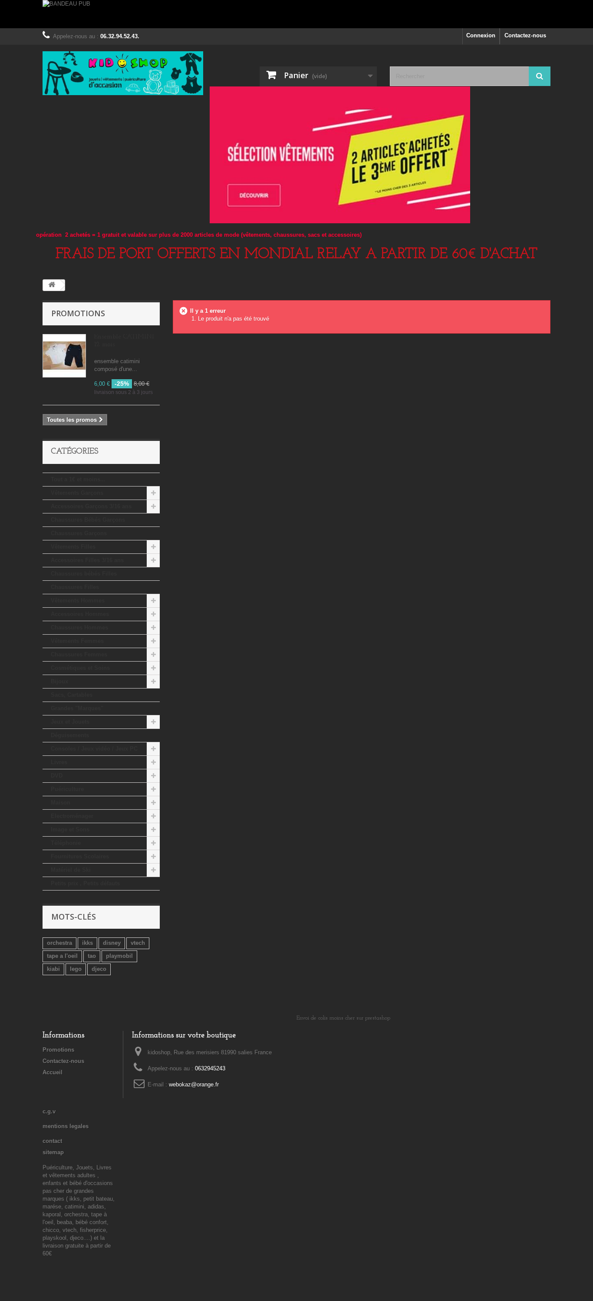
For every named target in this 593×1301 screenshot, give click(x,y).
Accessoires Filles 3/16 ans (87, 560)
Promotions (78, 313)
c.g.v (49, 1111)
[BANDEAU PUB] (296, 14)
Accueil (53, 1072)
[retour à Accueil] (51, 285)
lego (76, 969)
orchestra (59, 943)
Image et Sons (70, 829)
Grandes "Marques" (77, 708)
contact (52, 1141)
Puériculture (67, 789)
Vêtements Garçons (77, 493)
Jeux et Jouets (70, 721)
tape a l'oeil (62, 956)
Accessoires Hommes (80, 614)
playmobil (119, 956)
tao (92, 956)
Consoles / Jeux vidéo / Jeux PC (94, 748)
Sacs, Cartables (71, 695)
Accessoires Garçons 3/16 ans (91, 506)
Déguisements (70, 735)
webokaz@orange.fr (194, 1084)
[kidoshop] (123, 73)
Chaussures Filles (75, 587)
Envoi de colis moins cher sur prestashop (343, 1018)
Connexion (480, 35)
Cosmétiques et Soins (80, 668)
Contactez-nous (525, 35)
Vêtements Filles (73, 546)
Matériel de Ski (71, 870)
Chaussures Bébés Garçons (88, 519)
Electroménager (72, 816)
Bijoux (59, 681)
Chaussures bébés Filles (84, 573)
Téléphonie (66, 843)
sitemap (53, 1152)
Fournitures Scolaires (80, 856)
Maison (60, 802)
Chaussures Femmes (79, 654)
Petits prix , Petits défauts (85, 883)
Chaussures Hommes (79, 627)
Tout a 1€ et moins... (78, 479)
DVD (57, 775)
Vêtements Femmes (77, 641)
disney (112, 943)
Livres (59, 762)
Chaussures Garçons (79, 533)
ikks (87, 943)
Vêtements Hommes (78, 600)
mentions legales (66, 1126)
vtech (138, 943)
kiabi (53, 969)
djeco (99, 969)
